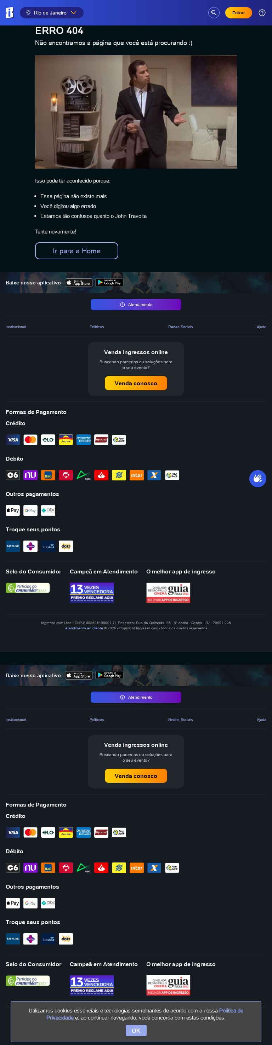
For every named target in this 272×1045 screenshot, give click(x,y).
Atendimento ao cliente (84, 628)
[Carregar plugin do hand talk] (257, 478)
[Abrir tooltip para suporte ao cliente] (262, 12)
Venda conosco (136, 383)
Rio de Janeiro (50, 13)
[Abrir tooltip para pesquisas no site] (214, 12)
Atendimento (140, 304)
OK (136, 1030)
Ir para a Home (77, 251)
